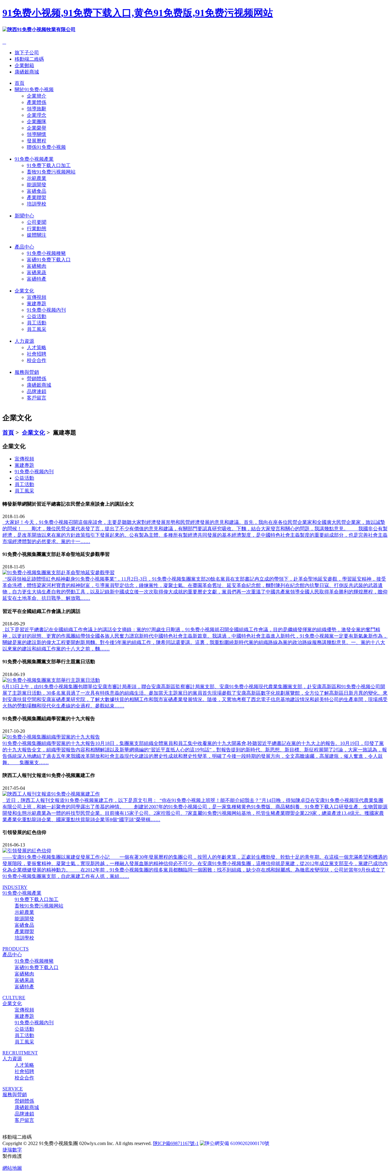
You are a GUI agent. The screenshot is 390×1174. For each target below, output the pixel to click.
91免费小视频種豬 (46, 253)
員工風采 (36, 329)
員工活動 (36, 322)
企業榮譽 (36, 128)
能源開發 (36, 184)
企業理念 (36, 115)
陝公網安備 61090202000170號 (237, 1143)
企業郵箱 (24, 65)
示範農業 (36, 178)
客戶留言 (36, 397)
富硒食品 (36, 191)
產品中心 (24, 246)
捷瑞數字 (12, 1149)
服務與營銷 (27, 372)
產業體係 (36, 102)
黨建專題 (36, 303)
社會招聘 (36, 353)
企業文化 (24, 290)
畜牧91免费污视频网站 (51, 171)
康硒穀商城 (27, 71)
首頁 (19, 83)
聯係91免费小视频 (46, 147)
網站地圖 (12, 1168)
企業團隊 (36, 121)
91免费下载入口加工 (49, 165)
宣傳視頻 (36, 297)
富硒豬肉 (36, 266)
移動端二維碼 (29, 59)
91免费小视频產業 (34, 159)
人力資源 (24, 341)
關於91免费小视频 (34, 89)
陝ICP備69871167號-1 (176, 1143)
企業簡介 (36, 95)
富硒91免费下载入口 (49, 259)
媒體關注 (36, 235)
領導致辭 (36, 108)
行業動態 (36, 228)
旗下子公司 (27, 52)
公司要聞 (36, 222)
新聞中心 (24, 215)
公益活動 (36, 316)
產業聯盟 (36, 197)
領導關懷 (36, 134)
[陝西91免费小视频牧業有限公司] (39, 29)
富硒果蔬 (36, 272)
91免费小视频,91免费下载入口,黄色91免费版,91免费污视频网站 (137, 12)
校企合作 (36, 360)
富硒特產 (36, 278)
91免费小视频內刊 (46, 310)
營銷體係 (36, 378)
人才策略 (36, 347)
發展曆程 (36, 140)
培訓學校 (36, 203)
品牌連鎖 (36, 391)
